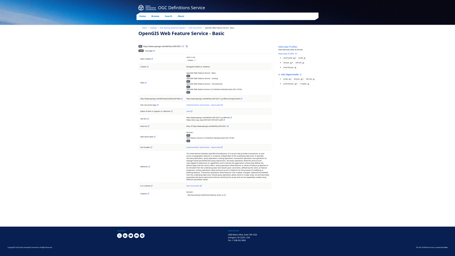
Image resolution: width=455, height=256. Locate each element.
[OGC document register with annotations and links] (201, 186)
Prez (445, 247)
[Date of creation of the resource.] (152, 59)
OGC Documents (195, 28)
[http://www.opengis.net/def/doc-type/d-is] (222, 105)
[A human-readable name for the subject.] (146, 83)
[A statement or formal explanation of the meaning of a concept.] (149, 167)
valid (188, 111)
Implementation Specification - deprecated (203, 105)
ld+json (286, 63)
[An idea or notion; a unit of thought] (154, 51)
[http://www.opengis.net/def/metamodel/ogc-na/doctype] (158, 105)
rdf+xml (298, 63)
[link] (219, 28)
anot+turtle (287, 58)
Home (142, 16)
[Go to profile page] (296, 54)
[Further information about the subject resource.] (148, 119)
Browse (155, 16)
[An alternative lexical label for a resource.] (155, 137)
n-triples (303, 84)
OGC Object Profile (290, 74)
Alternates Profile (286, 53)
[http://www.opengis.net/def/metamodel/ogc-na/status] (172, 111)
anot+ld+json (288, 67)
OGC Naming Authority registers (173, 28)
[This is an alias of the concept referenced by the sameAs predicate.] (228, 126)
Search (168, 16)
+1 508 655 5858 (238, 240)
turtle (300, 58)
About (181, 16)
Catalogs (153, 28)
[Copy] (187, 46)
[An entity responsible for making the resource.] (148, 67)
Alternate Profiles (287, 46)
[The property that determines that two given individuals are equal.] (148, 126)
